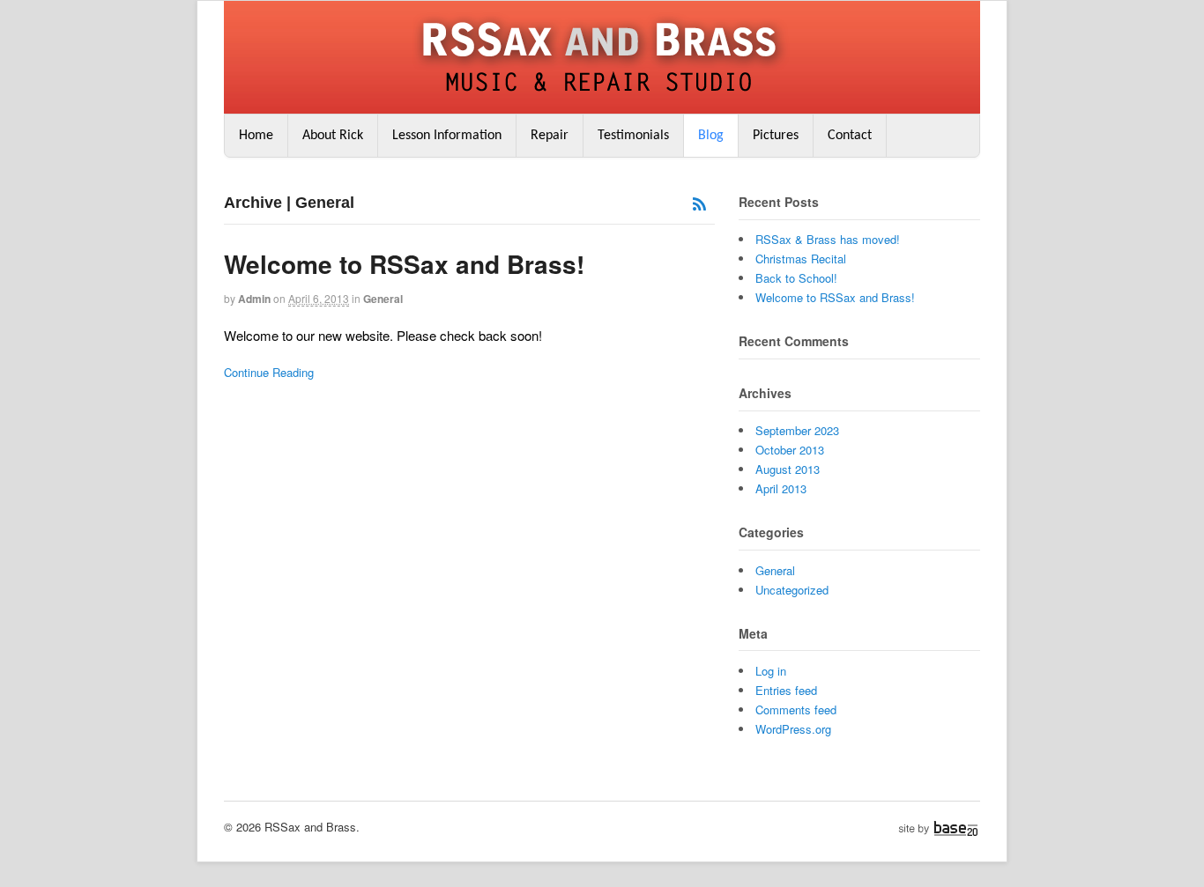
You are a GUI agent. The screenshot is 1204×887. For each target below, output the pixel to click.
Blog (711, 136)
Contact (850, 136)
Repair (550, 136)
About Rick (332, 136)
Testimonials (633, 136)
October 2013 (789, 449)
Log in (770, 670)
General (383, 299)
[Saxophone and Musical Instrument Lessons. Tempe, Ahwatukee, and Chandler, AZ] (602, 95)
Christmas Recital (800, 258)
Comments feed (795, 709)
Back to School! (796, 278)
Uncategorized (792, 589)
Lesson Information (447, 136)
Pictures (776, 136)
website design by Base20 (938, 829)
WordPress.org (793, 729)
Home (256, 136)
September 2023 (797, 430)
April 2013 (780, 488)
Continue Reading (269, 372)
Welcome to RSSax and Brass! (404, 264)
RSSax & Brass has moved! (827, 239)
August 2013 (787, 469)
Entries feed (786, 690)
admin (254, 299)
